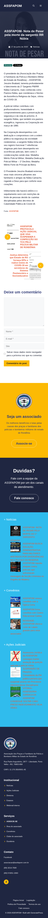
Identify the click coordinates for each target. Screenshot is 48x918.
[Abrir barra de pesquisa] (33, 6)
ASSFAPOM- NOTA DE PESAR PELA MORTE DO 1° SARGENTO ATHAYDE (25, 534)
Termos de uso (35, 904)
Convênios (11, 831)
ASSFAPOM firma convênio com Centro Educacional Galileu (33, 612)
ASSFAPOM (13, 6)
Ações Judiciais (13, 790)
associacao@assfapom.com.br (16, 863)
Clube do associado (15, 836)
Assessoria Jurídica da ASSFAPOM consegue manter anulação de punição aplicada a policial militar (26, 659)
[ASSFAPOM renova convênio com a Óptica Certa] (15, 602)
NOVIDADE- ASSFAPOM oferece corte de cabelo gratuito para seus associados (26, 627)
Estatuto (10, 800)
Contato (8, 852)
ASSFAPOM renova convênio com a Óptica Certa (32, 601)
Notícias (36, 47)
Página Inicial (18, 900)
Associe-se (24, 443)
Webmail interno (13, 805)
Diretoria (10, 795)
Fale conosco (24, 498)
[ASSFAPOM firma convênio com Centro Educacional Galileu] (15, 613)
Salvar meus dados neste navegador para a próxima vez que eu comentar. (24, 354)
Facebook (8, 857)
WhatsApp (8, 65)
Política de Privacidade (17, 904)
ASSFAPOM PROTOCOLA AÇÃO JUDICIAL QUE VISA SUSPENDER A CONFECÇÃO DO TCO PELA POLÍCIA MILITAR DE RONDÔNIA (29, 236)
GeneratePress (37, 913)
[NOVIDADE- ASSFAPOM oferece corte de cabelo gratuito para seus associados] (15, 624)
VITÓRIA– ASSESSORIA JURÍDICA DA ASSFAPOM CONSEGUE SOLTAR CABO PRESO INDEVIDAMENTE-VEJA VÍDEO (26, 698)
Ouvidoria (10, 841)
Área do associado (14, 826)
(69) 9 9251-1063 (11, 873)
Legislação (30, 900)
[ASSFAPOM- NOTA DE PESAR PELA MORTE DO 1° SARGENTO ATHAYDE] (15, 531)
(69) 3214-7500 (10, 868)
